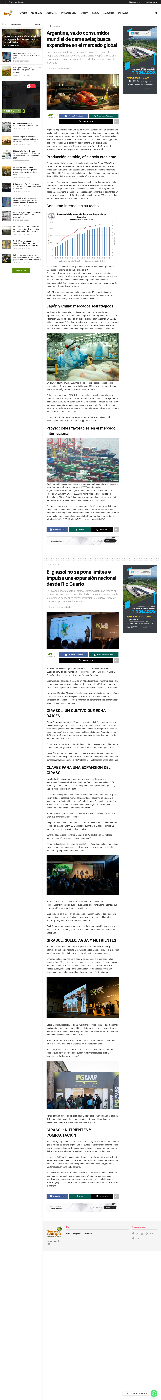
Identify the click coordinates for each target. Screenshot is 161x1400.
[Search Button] (156, 13)
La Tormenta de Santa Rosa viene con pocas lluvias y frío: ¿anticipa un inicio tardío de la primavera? (26, 229)
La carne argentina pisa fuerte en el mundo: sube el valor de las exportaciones (27, 214)
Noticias (23, 13)
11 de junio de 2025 (53, 68)
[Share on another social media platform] (116, 121)
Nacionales (51, 13)
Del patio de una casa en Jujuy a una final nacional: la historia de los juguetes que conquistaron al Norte (27, 257)
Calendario (108, 13)
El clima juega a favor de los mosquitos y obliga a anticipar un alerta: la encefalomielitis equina (26, 139)
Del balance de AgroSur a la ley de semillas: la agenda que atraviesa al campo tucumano (27, 186)
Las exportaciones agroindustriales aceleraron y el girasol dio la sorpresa (27, 70)
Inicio (5, 2)
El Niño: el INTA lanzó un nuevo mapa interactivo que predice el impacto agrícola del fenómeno (25, 200)
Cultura (95, 13)
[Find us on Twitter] (137, 1233)
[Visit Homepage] (8, 13)
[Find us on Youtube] (151, 1233)
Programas (13, 2)
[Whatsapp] (154, 1393)
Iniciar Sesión (152, 2)
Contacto (21, 2)
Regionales (36, 13)
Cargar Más (21, 270)
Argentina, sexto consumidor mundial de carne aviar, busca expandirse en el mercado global (21, 39)
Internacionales (68, 13)
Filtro (36, 24)
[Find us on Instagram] (142, 1233)
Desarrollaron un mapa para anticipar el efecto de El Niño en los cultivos (26, 55)
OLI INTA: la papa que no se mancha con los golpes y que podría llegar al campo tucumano (26, 243)
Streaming (123, 13)
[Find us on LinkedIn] (138, 1238)
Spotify (84, 13)
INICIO (49, 26)
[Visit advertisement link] (21, 99)
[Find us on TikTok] (133, 1238)
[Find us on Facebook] (133, 1233)
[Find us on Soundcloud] (147, 1233)
